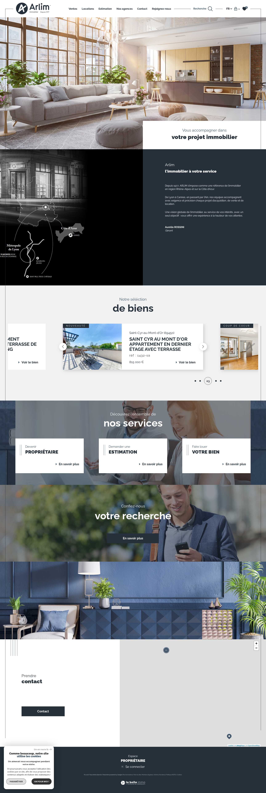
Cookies (179, 774)
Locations (88, 8)
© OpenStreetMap (253, 745)
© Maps (240, 745)
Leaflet (230, 745)
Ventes (73, 8)
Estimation (105, 8)
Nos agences (125, 8)
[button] (63, 347)
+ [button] (256, 643)
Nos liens (162, 774)
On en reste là (41, 749)
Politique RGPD (170, 774)
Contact (142, 8)
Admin (156, 774)
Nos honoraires (127, 774)
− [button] (256, 648)
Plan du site (137, 774)
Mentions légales (147, 774)
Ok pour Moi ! (41, 781)
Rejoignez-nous (161, 8)
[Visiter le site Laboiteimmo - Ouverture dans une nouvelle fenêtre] (133, 786)
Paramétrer (16, 781)
